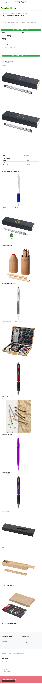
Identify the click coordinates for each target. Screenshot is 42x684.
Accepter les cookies (6, 681)
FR (39, 2)
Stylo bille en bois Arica (7, 434)
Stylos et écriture (14, 13)
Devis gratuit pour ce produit (21, 29)
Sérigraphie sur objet (8, 47)
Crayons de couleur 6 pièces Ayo (9, 623)
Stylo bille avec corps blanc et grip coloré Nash (11, 207)
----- (41, 7)
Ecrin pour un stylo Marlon (7, 547)
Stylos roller (6, 62)
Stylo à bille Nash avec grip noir (8, 396)
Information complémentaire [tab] (10, 144)
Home (3, 13)
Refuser (12, 681)
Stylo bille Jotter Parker (7, 245)
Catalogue (7, 13)
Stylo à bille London (6, 472)
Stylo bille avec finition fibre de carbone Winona (12, 321)
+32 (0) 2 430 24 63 (5, 2)
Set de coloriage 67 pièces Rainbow (9, 358)
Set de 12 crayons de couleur (8, 585)
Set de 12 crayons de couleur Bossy (9, 283)
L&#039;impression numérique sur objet (11, 49)
